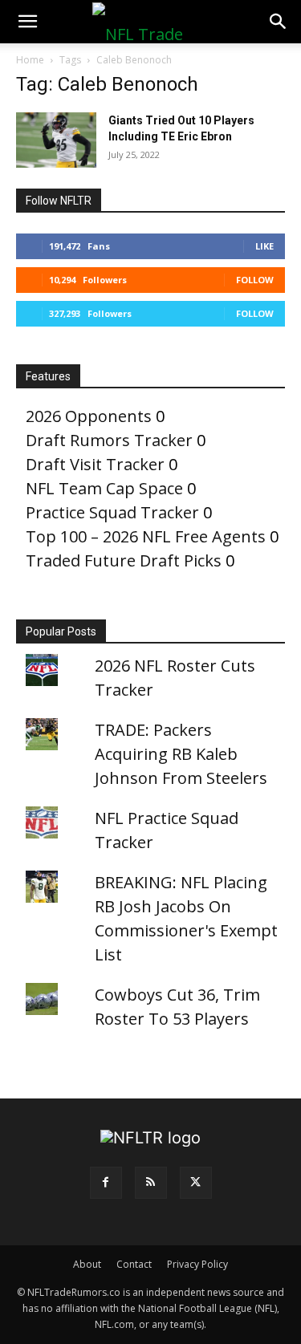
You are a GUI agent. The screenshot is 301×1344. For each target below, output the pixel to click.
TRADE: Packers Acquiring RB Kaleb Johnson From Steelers (181, 754)
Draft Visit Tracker (95, 464)
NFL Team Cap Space (104, 488)
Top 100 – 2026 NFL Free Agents (146, 536)
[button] (27, 21)
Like (264, 246)
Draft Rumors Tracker (109, 440)
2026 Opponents (89, 416)
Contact (134, 1264)
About (87, 1264)
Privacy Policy (197, 1264)
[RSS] (151, 1183)
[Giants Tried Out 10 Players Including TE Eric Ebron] (56, 140)
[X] (196, 1183)
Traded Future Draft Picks (124, 560)
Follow (255, 280)
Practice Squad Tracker (112, 512)
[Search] (278, 21)
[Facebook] (106, 1183)
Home (30, 60)
